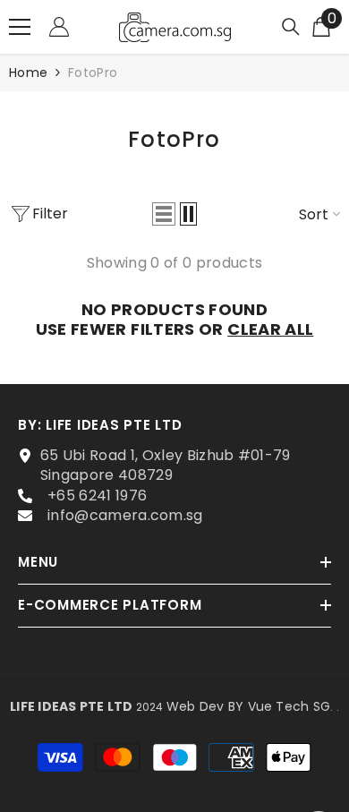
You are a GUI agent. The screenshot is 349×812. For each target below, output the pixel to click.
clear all (270, 329)
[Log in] (59, 27)
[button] (163, 214)
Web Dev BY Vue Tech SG (248, 706)
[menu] (19, 27)
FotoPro (92, 72)
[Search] (291, 27)
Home (28, 72)
